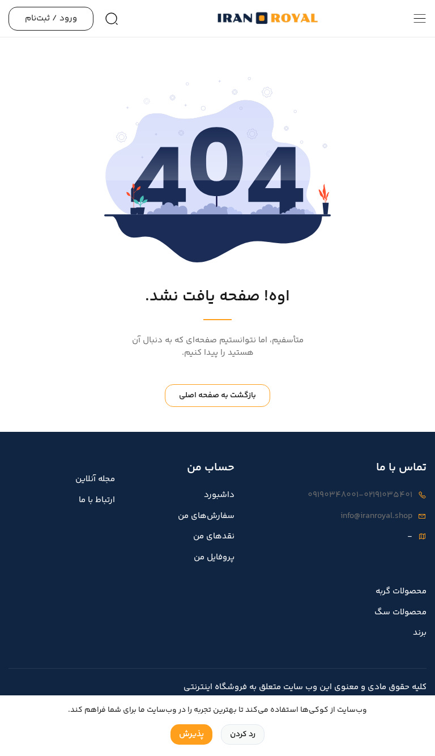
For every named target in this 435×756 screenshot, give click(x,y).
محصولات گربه (401, 591)
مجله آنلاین (95, 479)
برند (420, 633)
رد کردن (242, 734)
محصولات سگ (400, 612)
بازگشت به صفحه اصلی (217, 395)
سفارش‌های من (206, 516)
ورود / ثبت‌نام (51, 18)
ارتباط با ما (97, 500)
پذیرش (191, 734)
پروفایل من (214, 557)
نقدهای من (213, 536)
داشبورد (219, 495)
